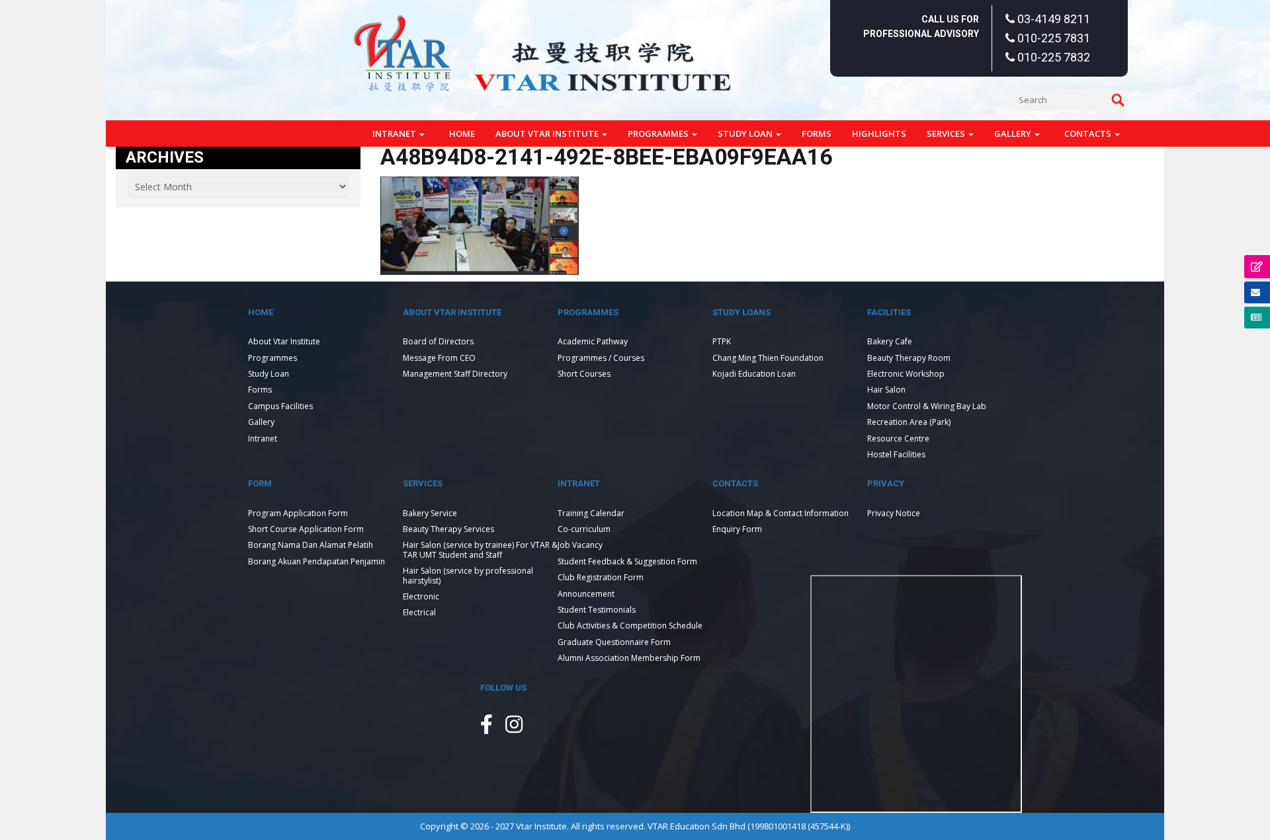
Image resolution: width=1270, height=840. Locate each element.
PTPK (721, 341)
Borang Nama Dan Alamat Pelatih (310, 545)
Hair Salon (886, 389)
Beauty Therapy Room (909, 357)
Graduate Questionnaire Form (614, 642)
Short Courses (584, 373)
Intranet (395, 133)
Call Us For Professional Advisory (921, 26)
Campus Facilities (280, 406)
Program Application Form (298, 513)
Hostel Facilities (896, 454)
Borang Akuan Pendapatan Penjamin (316, 561)
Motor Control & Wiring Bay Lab (926, 406)
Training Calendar (591, 513)
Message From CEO (439, 357)
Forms (816, 133)
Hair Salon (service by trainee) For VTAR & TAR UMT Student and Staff (480, 549)
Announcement (586, 593)
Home (462, 133)
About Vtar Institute (548, 133)
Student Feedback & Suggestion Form (627, 561)
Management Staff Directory (455, 373)
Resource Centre (898, 438)
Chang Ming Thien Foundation (768, 357)
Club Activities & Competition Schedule (630, 625)
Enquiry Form (737, 529)
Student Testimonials (597, 609)
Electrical (419, 612)
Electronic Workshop (906, 373)
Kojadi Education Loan (754, 373)
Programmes (659, 133)
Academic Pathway (593, 341)
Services (947, 133)
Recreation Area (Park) (909, 422)
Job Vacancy (580, 545)
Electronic (421, 596)
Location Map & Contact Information (780, 513)
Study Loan (746, 133)
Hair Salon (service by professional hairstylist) (468, 575)
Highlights (879, 133)
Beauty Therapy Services (448, 529)
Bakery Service (430, 513)
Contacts (1088, 133)
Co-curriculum (584, 529)
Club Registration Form (601, 577)
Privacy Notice (893, 513)
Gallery (1013, 133)
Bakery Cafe (889, 341)
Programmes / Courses (601, 357)
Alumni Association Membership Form (629, 658)
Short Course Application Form (306, 529)
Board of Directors (438, 341)
